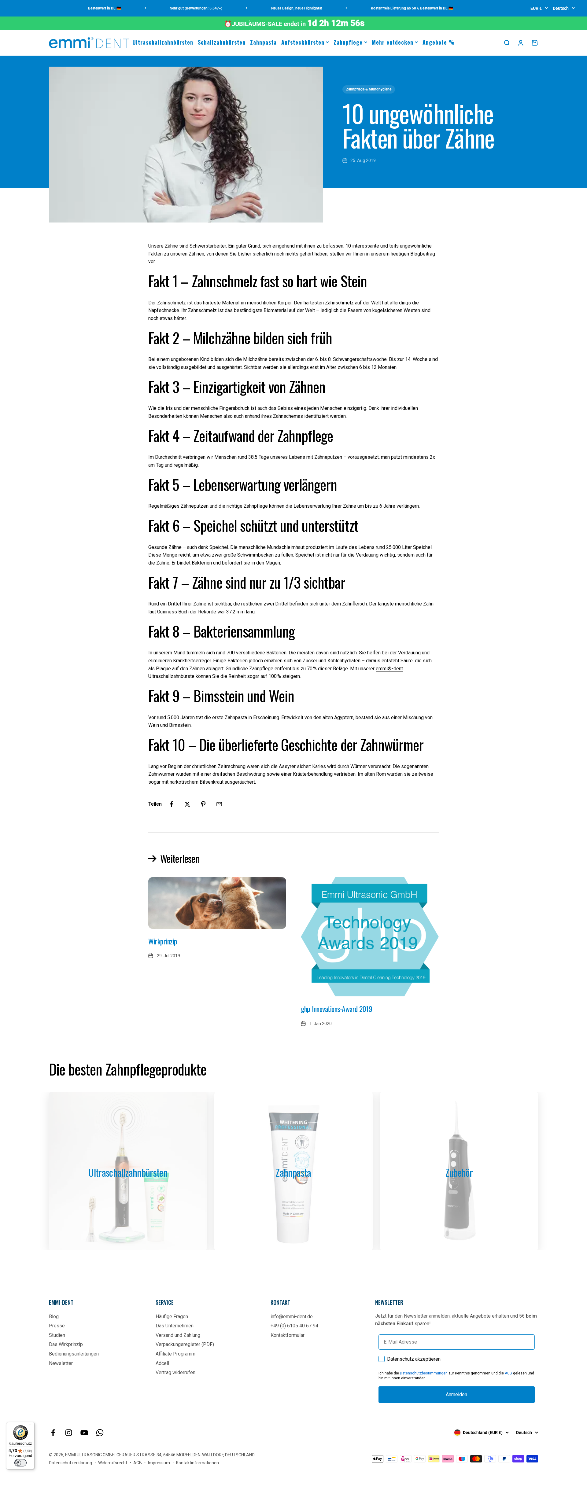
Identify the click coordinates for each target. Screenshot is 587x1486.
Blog (54, 1316)
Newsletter (61, 1363)
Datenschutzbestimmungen (424, 1373)
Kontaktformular (288, 1335)
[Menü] (31, 1425)
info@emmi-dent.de (292, 1316)
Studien (57, 1335)
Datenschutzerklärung (70, 1462)
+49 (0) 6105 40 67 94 (294, 1326)
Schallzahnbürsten (222, 42)
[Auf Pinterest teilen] (203, 804)
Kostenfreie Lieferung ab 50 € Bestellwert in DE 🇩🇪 (392, 8)
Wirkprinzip (162, 941)
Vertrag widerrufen (175, 1372)
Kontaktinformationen (197, 1462)
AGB (508, 1373)
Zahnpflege (348, 42)
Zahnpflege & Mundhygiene (368, 89)
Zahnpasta (263, 42)
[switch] (20, 1462)
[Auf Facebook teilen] (171, 804)
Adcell (162, 1363)
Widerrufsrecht (112, 1462)
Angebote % (439, 42)
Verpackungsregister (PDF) (185, 1344)
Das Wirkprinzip (66, 1344)
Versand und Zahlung (178, 1335)
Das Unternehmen (175, 1326)
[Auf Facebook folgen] (53, 1433)
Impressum (159, 1462)
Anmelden (456, 1394)
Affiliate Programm (175, 1354)
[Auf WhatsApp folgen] (100, 1433)
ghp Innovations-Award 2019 (336, 1008)
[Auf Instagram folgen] (69, 1433)
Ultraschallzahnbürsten (162, 42)
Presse (57, 1326)
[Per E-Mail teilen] (219, 804)
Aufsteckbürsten (302, 42)
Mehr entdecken (392, 42)
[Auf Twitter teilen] (187, 804)
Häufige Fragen (172, 1316)
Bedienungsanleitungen (74, 1354)
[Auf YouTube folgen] (84, 1433)
